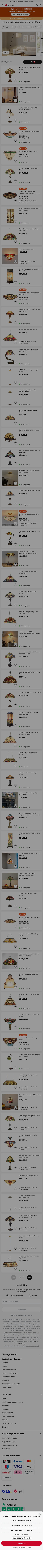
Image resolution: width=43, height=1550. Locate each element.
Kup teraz (21, 1543)
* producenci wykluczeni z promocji (21, 1547)
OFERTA (21, 1538)
